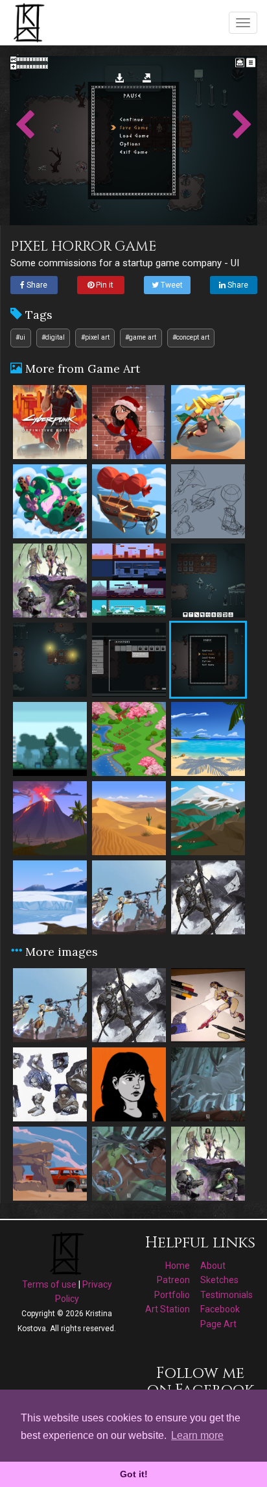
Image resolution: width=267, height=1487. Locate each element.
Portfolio (172, 1295)
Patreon (173, 1280)
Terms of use (49, 1284)
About (213, 1265)
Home (177, 1265)
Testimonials (226, 1295)
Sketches (219, 1280)
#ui (20, 337)
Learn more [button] (197, 1435)
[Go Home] (31, 22)
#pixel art (95, 337)
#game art (140, 337)
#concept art (190, 337)
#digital (53, 337)
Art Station (167, 1309)
